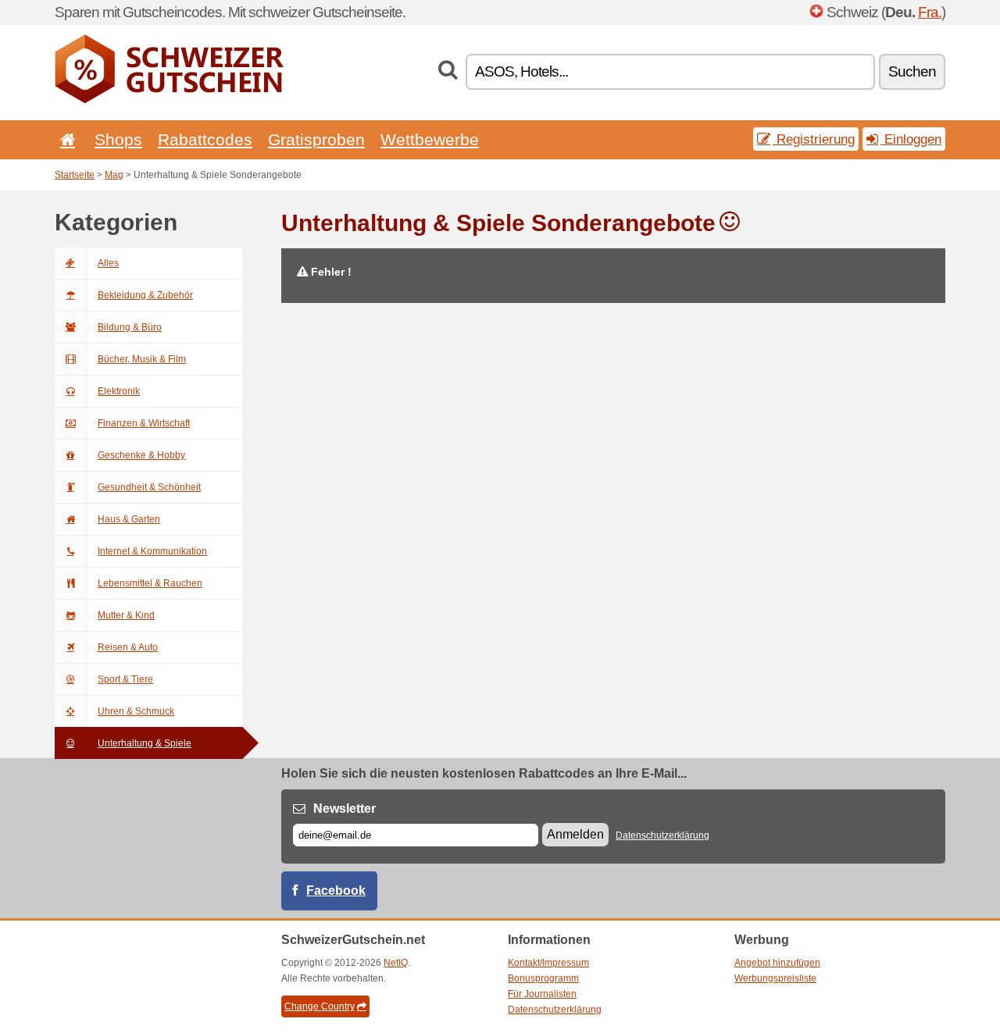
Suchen (912, 71)
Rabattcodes (205, 139)
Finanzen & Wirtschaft (144, 423)
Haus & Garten (129, 519)
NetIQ (396, 962)
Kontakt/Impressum (548, 962)
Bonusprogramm (543, 978)
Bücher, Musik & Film (142, 359)
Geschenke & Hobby (141, 455)
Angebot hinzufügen (777, 962)
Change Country (319, 1006)
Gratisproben (316, 139)
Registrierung (814, 139)
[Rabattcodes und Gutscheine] (169, 99)
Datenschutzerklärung (662, 835)
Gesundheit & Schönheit (149, 487)
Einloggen (910, 139)
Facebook (336, 890)
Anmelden (575, 834)
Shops (118, 139)
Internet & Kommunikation (152, 551)
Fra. (929, 12)
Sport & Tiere (125, 679)
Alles (108, 263)
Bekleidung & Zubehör (145, 295)
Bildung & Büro (130, 327)
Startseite (75, 174)
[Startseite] (65, 139)
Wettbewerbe (429, 139)
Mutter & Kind (126, 615)
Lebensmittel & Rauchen (150, 583)
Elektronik (119, 391)
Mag (114, 174)
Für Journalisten (542, 993)
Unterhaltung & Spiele (144, 743)
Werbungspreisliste (775, 978)
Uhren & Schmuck (136, 711)
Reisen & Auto (128, 647)
